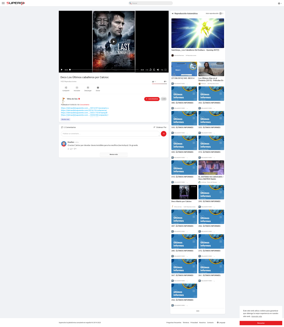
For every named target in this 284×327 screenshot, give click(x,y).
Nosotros (202, 322)
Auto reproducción (212, 13)
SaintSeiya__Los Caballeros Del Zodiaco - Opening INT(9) (195, 50)
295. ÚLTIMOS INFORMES (209, 201)
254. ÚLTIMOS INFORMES (182, 300)
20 (150, 69)
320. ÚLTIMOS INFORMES (182, 152)
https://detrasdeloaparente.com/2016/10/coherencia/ (84, 110)
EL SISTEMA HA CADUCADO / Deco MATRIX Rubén (210, 178)
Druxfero (71, 142)
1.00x (146, 70)
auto (161, 64)
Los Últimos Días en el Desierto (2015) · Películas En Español (210, 80)
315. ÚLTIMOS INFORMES (209, 152)
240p (161, 61)
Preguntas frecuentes (173, 322)
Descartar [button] (261, 323)
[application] (114, 42)
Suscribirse (153, 99)
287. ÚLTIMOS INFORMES (182, 226)
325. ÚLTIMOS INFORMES (209, 127)
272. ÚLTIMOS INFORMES (209, 251)
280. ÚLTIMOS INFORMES (182, 251)
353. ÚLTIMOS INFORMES (209, 103)
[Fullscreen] (165, 70)
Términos (186, 322)
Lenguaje (222, 322)
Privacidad (194, 322)
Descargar (88, 90)
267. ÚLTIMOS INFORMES (182, 275)
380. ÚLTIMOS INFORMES (182, 103)
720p (162, 70)
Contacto (210, 322)
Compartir (65, 90)
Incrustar (77, 90)
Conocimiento (84, 105)
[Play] (62, 70)
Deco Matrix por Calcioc (181, 201)
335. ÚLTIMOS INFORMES (182, 127)
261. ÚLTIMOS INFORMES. (209, 275)
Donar (98, 90)
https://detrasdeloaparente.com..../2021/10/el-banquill (84, 113)
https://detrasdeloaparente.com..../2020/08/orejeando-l (84, 115)
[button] (279, 3)
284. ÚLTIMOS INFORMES (209, 226)
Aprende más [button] (256, 316)
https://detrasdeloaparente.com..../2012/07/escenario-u (84, 108)
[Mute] (158, 70)
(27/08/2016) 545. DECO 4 (182, 78)
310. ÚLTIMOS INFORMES (182, 177)
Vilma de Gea (72, 99)
